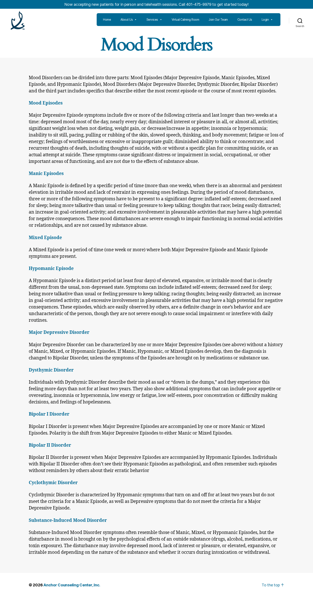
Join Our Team (218, 19)
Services (152, 19)
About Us (127, 19)
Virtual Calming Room (185, 19)
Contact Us (244, 19)
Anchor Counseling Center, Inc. (71, 585)
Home (107, 19)
